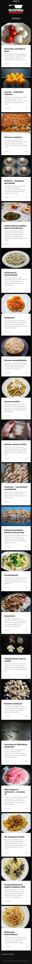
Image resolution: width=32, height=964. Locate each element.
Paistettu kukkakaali (13, 704)
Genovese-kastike (12, 401)
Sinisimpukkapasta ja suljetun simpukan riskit (14, 886)
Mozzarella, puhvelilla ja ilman (14, 50)
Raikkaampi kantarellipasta (10, 933)
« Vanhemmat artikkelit (7, 954)
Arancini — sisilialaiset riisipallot (13, 93)
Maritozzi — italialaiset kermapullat (14, 182)
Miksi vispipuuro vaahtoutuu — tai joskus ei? (14, 791)
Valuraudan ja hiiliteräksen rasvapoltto (15, 745)
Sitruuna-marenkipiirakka (15, 360)
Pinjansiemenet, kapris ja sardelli (15, 660)
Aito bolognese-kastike (14, 837)
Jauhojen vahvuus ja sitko (15, 444)
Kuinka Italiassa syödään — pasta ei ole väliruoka (16, 227)
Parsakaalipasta (11, 575)
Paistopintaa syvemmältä (12, 961)
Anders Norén (26, 961)
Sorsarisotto (9, 616)
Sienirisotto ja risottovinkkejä (10, 274)
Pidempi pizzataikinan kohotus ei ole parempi (14, 531)
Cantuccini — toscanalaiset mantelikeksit (15, 488)
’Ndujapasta (9, 318)
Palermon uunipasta (13, 137)
